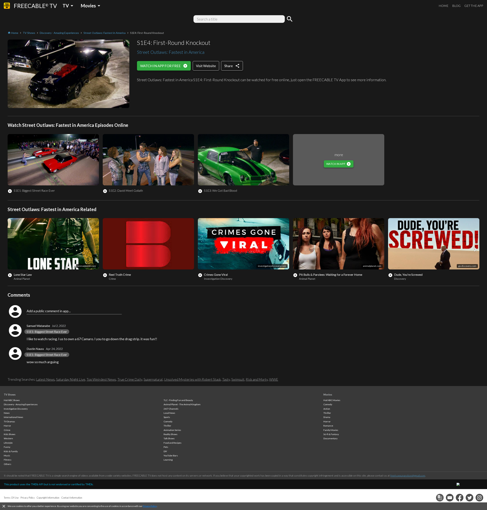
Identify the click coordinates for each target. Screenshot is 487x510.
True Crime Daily (129, 379)
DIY (165, 451)
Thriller (167, 425)
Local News (169, 412)
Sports (167, 417)
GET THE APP (473, 5)
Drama (326, 417)
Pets (166, 447)
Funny (7, 447)
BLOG (456, 5)
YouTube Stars (171, 455)
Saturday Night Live (70, 379)
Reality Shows (170, 434)
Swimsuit (237, 379)
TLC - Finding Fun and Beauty (178, 400)
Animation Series (172, 430)
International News (13, 417)
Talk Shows (169, 438)
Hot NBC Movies (331, 400)
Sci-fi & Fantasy (331, 434)
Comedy (168, 421)
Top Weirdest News (101, 379)
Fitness (7, 459)
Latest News (45, 379)
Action (326, 408)
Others (7, 464)
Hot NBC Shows (12, 400)
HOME (443, 5)
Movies (327, 394)
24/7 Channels (171, 408)
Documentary (330, 438)
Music (7, 455)
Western (8, 438)
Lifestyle (8, 442)
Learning (168, 459)
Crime (7, 430)
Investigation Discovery (16, 408)
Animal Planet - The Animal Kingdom (182, 404)
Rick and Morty (257, 379)
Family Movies (330, 430)
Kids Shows (9, 434)
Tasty (226, 379)
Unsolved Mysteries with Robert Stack (192, 379)
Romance (328, 425)
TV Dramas (9, 421)
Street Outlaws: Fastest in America (171, 52)
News (7, 412)
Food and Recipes (172, 442)
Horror (7, 425)
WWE (273, 379)
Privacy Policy (150, 506)
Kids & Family (11, 451)
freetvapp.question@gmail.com (407, 475)
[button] (475, 249)
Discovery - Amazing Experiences (21, 404)
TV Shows (10, 394)
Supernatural (153, 379)
